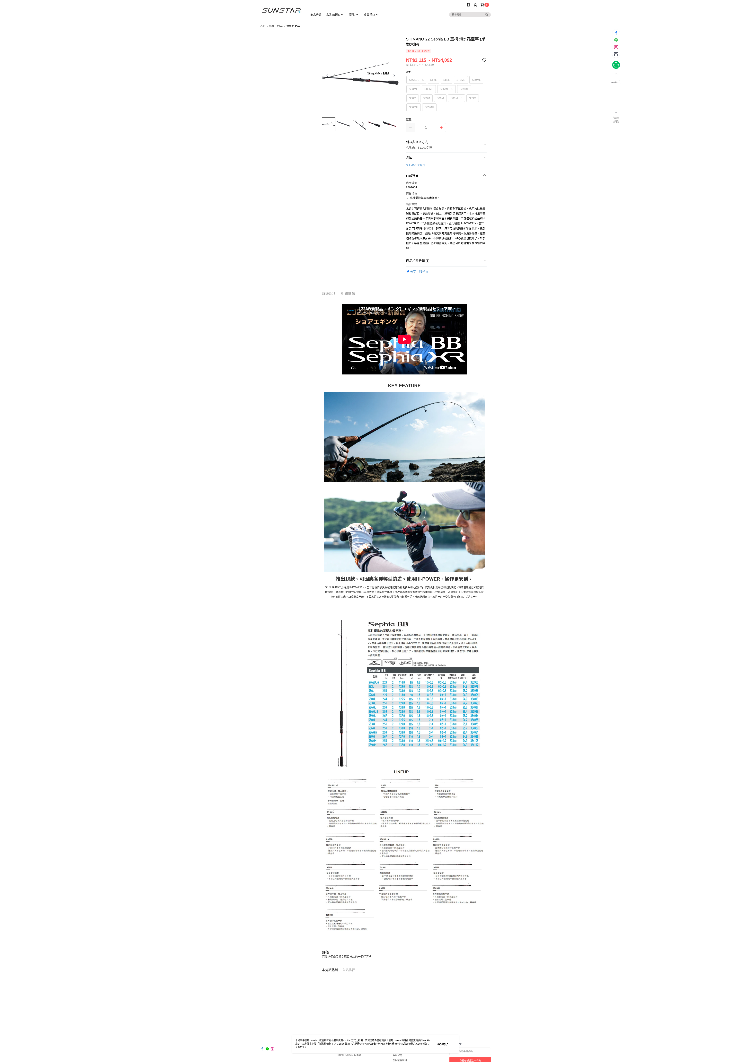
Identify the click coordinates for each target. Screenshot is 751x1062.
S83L (433, 79)
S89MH (429, 107)
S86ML (428, 89)
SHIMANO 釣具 (415, 165)
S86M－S (456, 98)
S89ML (464, 89)
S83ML (413, 89)
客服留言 (397, 1055)
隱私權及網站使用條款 (349, 1055)
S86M (440, 98)
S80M (412, 98)
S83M (426, 98)
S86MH (413, 107)
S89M (472, 98)
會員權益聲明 (400, 1060)
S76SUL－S (416, 79)
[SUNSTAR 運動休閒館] (282, 10)
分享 (413, 271)
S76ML (460, 79)
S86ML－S (446, 89)
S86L (446, 79)
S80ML (476, 79)
